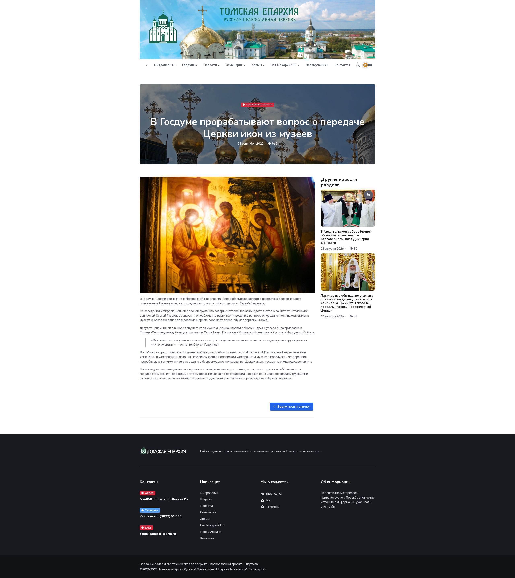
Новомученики (317, 65)
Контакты (342, 65)
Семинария (234, 65)
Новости (210, 65)
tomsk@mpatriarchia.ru (158, 534)
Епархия (188, 65)
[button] (356, 65)
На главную (233, 112)
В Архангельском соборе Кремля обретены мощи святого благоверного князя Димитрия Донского (346, 237)
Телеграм (272, 507)
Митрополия (163, 65)
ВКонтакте (274, 494)
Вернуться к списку (293, 406)
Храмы (257, 65)
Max (269, 500)
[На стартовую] (147, 65)
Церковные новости (259, 104)
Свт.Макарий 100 (284, 65)
